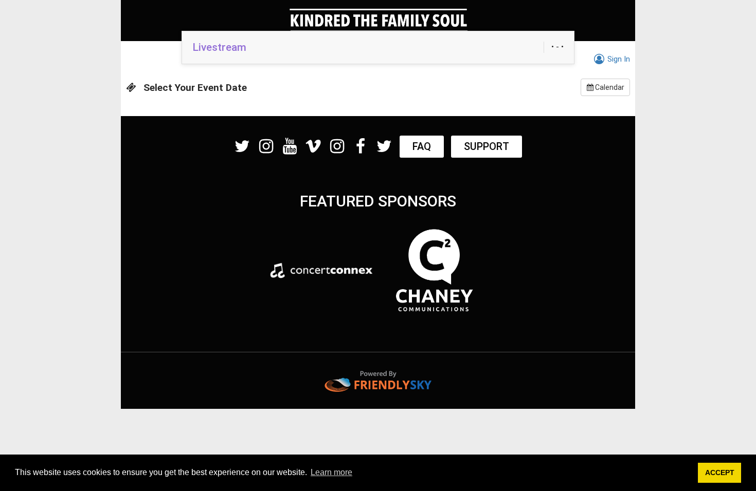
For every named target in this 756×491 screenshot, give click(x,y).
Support (486, 146)
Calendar (608, 87)
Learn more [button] (331, 472)
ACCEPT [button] (719, 472)
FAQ (421, 146)
